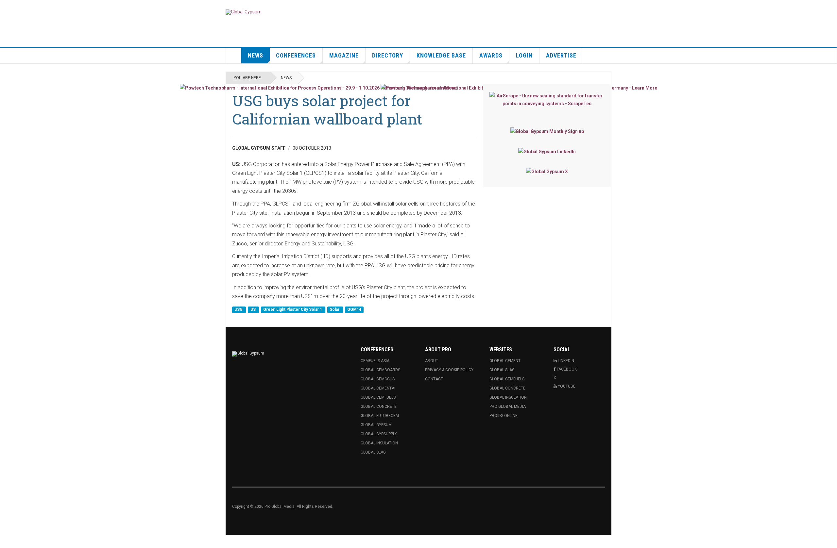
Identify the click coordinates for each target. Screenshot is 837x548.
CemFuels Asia (375, 360)
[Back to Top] (6, 541)
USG (239, 309)
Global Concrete (379, 406)
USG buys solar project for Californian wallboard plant (327, 109)
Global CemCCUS (378, 379)
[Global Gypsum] (244, 12)
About (431, 360)
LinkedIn (565, 360)
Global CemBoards (380, 370)
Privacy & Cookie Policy (449, 370)
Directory (387, 55)
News (255, 55)
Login (524, 55)
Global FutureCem (380, 415)
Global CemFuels (378, 397)
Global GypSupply (379, 434)
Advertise (561, 55)
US (253, 309)
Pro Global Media (507, 406)
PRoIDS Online (503, 415)
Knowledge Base (441, 55)
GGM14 (354, 309)
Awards (491, 55)
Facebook (566, 369)
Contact (434, 379)
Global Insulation (379, 443)
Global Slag (373, 452)
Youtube (566, 386)
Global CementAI (378, 388)
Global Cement (505, 360)
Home (234, 55)
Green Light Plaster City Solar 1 (293, 309)
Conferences (296, 55)
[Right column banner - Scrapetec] (547, 100)
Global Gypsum (376, 425)
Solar (335, 309)
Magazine (344, 55)
